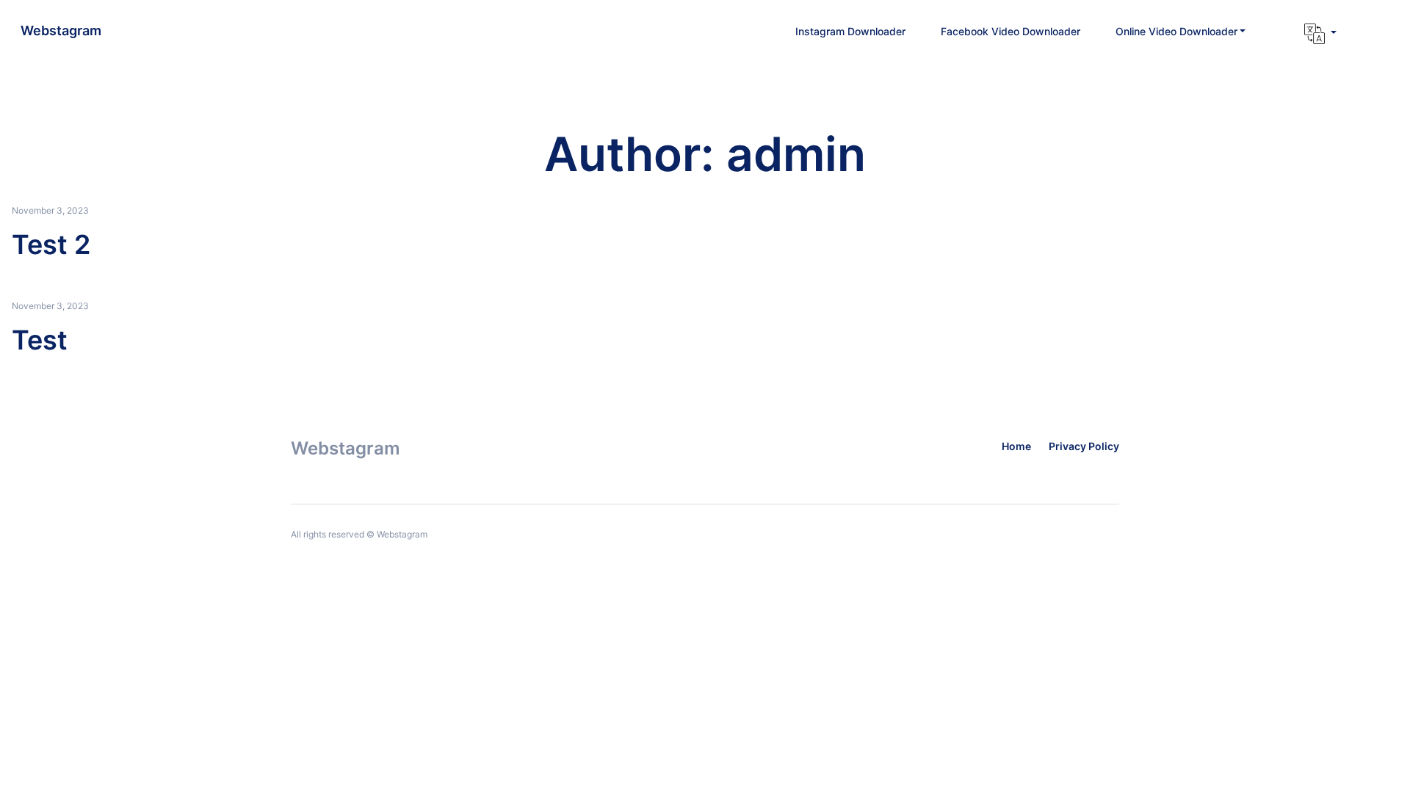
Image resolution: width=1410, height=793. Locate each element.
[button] (1181, 31)
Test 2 (51, 244)
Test (40, 340)
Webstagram (61, 30)
